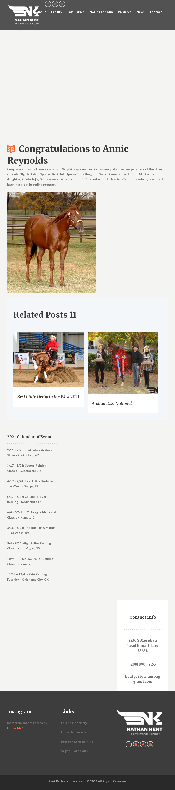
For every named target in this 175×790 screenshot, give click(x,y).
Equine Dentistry (74, 723)
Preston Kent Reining (77, 741)
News (141, 12)
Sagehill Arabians (74, 751)
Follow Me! (15, 728)
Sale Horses (76, 12)
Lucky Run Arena (73, 732)
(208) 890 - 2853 (142, 664)
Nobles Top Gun (101, 12)
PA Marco (124, 12)
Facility (56, 12)
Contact (156, 12)
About (41, 12)
